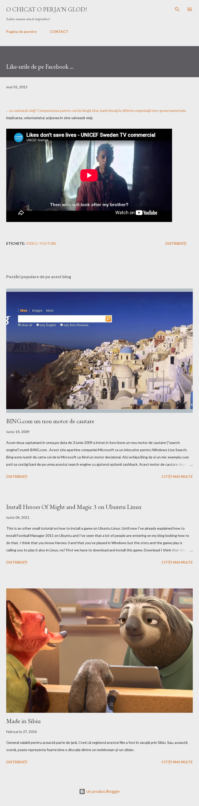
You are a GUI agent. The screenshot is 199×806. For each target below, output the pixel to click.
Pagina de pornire (21, 31)
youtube (47, 243)
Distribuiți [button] (176, 243)
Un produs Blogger (102, 791)
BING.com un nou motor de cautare (50, 421)
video (32, 243)
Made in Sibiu (23, 721)
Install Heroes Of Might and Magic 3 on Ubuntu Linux (73, 507)
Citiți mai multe (177, 476)
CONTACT (59, 31)
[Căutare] (177, 9)
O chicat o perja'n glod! (46, 9)
